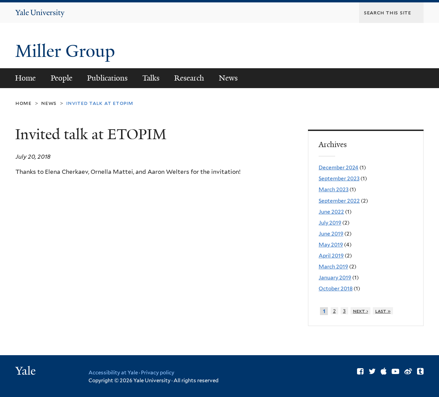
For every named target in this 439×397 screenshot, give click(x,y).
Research (189, 78)
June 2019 (331, 233)
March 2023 (333, 189)
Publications (107, 78)
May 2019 (331, 244)
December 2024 (338, 167)
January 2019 (335, 277)
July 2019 (330, 222)
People (61, 78)
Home (25, 78)
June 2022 (331, 211)
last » (383, 311)
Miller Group (67, 51)
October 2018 (336, 288)
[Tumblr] (420, 371)
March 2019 (333, 266)
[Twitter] (372, 371)
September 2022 (339, 200)
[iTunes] (384, 371)
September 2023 (339, 178)
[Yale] (26, 371)
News (228, 78)
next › (360, 311)
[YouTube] (395, 371)
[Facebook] (360, 371)
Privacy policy (157, 373)
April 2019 (331, 255)
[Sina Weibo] (408, 371)
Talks (150, 78)
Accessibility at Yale (113, 373)
